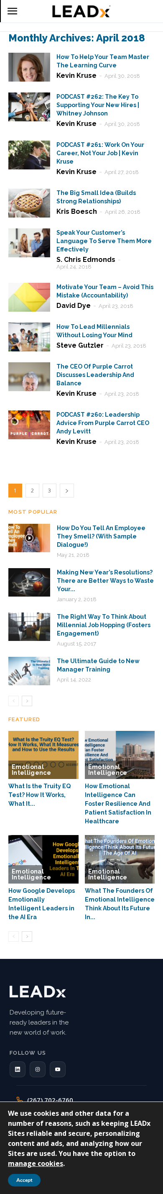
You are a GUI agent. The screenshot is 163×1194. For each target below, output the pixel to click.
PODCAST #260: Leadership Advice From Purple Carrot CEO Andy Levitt (102, 423)
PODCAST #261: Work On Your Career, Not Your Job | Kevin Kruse (100, 153)
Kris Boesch (76, 211)
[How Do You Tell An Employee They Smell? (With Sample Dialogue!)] (29, 538)
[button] (17, 1069)
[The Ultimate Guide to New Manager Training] (29, 671)
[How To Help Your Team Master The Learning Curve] (29, 67)
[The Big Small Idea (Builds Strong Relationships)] (29, 203)
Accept (24, 1180)
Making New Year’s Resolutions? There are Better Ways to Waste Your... (105, 580)
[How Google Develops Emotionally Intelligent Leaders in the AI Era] (43, 859)
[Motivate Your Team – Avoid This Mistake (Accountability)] (29, 297)
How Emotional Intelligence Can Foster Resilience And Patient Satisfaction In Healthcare (118, 804)
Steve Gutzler (80, 345)
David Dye (73, 306)
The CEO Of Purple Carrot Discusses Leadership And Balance (95, 375)
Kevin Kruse (76, 75)
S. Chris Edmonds (85, 260)
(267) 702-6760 (50, 1100)
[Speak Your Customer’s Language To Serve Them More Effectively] (29, 242)
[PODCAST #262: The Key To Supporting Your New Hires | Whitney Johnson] (29, 106)
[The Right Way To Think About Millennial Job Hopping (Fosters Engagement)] (29, 626)
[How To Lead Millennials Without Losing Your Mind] (29, 337)
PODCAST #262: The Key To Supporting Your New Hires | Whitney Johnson (97, 105)
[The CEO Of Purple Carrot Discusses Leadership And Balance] (29, 376)
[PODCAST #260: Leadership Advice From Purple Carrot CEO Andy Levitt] (29, 424)
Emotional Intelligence (31, 770)
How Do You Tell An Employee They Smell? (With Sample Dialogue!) (101, 536)
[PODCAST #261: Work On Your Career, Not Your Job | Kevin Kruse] (29, 155)
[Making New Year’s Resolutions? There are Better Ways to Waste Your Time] (29, 582)
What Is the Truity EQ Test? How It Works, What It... (39, 795)
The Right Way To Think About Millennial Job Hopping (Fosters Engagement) (103, 625)
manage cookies (35, 1163)
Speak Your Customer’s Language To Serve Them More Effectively (104, 241)
